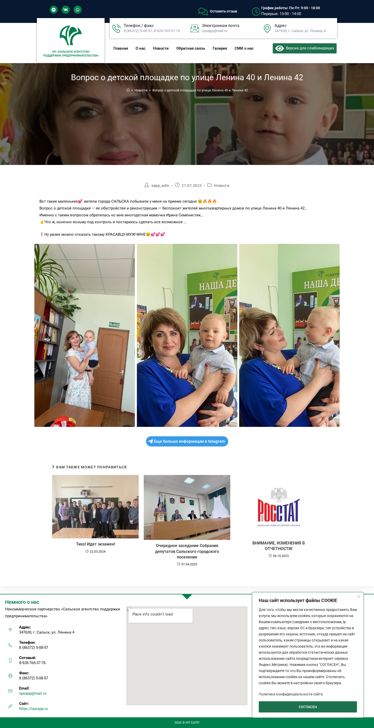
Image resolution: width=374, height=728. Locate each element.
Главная (120, 48)
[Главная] (128, 90)
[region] (308, 655)
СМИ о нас (244, 48)
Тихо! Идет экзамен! (95, 544)
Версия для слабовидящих (309, 48)
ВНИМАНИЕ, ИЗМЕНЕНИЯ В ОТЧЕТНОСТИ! (278, 546)
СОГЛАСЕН (308, 707)
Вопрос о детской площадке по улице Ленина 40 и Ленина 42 (200, 90)
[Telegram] (54, 10)
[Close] (358, 596)
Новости (161, 48)
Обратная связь (190, 48)
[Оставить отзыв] (203, 11)
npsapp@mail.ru (32, 693)
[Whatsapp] (78, 10)
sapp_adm (160, 186)
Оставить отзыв (223, 11)
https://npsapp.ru (33, 708)
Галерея (220, 48)
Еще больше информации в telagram (189, 441)
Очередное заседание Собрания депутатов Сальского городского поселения (187, 551)
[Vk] (66, 10)
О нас (141, 48)
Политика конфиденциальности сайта (291, 694)
